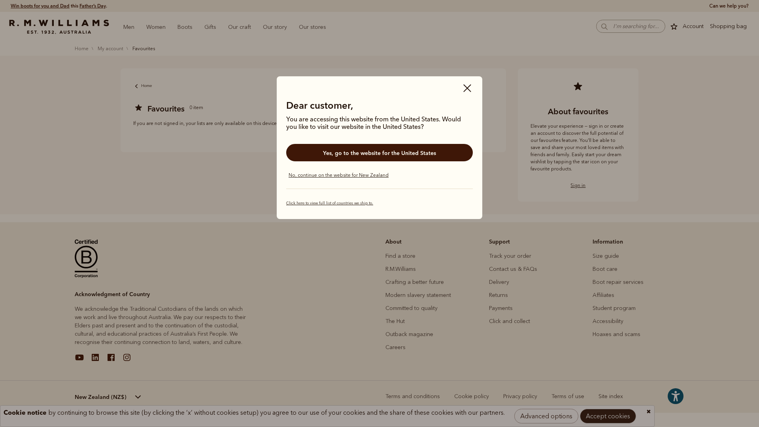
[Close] (467, 89)
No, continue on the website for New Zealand (339, 175)
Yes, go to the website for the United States (379, 153)
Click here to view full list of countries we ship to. (329, 203)
